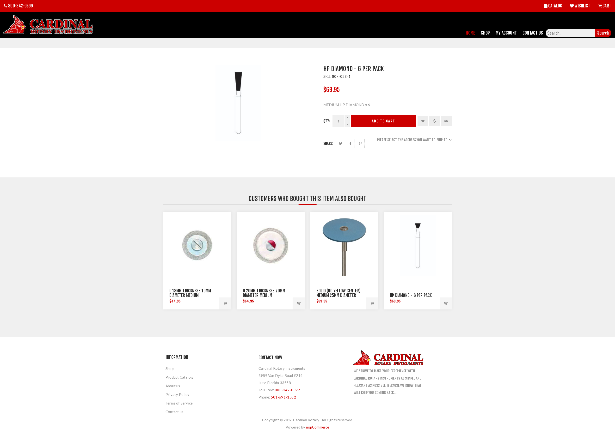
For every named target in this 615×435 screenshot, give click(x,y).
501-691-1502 (283, 397)
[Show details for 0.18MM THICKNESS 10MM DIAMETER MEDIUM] (197, 245)
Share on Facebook (350, 143)
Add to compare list (434, 121)
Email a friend (446, 121)
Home (470, 33)
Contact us (174, 412)
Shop (485, 33)
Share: (328, 143)
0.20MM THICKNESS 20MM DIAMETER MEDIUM (264, 293)
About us (173, 386)
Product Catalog (179, 377)
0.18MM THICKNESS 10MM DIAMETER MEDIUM (190, 293)
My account (506, 33)
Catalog (555, 5)
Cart (607, 5)
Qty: (326, 121)
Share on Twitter (340, 143)
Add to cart (383, 121)
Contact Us (533, 33)
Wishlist (582, 5)
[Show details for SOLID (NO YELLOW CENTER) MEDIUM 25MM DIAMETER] (344, 245)
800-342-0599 (20, 5)
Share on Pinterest (360, 143)
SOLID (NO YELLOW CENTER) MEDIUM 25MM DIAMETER (338, 293)
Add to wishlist (423, 121)
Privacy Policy (177, 394)
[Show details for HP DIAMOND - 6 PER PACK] (418, 245)
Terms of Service (179, 403)
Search (603, 33)
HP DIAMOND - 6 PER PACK (411, 295)
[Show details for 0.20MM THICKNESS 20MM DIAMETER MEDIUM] (271, 245)
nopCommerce (317, 427)
